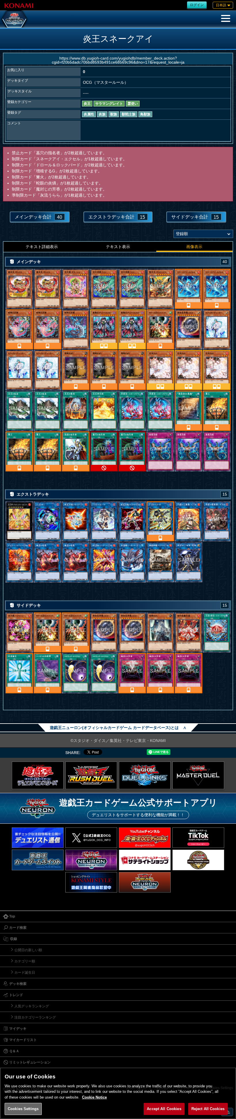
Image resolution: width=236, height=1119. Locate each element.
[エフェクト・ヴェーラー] (217, 329)
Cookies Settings (23, 1109)
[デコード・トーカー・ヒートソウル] (19, 562)
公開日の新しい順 (28, 950)
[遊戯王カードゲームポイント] (38, 860)
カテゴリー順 (24, 961)
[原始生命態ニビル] (188, 329)
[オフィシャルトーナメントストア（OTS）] (198, 860)
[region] (118, 1093)
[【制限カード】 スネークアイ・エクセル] (188, 289)
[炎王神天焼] (104, 410)
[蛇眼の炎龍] (76, 329)
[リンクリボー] (47, 521)
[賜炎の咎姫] (47, 562)
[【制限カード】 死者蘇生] (19, 673)
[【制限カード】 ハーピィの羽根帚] (47, 673)
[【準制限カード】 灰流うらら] (160, 370)
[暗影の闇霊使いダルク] (217, 521)
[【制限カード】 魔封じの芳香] (132, 673)
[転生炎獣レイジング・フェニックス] (104, 562)
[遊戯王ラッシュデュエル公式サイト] (91, 775)
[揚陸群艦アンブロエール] (160, 562)
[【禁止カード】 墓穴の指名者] (104, 451)
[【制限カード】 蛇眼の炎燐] (19, 329)
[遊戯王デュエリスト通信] (38, 837)
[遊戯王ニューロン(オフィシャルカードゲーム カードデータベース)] (14, 19)
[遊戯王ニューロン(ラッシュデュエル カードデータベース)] (145, 882)
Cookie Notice (94, 1097)
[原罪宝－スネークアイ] (132, 410)
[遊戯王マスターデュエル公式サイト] (198, 775)
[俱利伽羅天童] (188, 632)
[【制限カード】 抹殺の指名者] (76, 451)
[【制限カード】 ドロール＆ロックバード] (160, 329)
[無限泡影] (160, 451)
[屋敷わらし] (160, 632)
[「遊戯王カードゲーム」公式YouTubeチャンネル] (145, 837)
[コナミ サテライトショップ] (145, 860)
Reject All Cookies (207, 1109)
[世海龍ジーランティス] (132, 562)
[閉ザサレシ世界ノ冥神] (188, 562)
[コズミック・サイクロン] (76, 673)
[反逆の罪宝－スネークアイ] (217, 632)
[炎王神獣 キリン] (104, 289)
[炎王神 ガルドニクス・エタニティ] (19, 521)
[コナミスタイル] (91, 882)
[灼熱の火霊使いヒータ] (188, 521)
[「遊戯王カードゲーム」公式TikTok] (198, 837)
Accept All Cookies (164, 1109)
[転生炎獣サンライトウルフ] (132, 521)
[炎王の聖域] (76, 410)
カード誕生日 (24, 972)
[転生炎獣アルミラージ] (76, 521)
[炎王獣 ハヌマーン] (19, 632)
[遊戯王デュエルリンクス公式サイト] (145, 775)
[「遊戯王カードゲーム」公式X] (91, 837)
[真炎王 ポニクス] (19, 289)
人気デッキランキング (31, 1006)
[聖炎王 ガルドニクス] (160, 289)
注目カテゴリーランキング (35, 1017)
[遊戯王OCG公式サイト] (38, 775)
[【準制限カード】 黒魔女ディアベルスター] (104, 329)
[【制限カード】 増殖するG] (76, 370)
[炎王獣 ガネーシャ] (76, 289)
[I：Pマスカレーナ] (104, 521)
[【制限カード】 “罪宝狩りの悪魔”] (188, 410)
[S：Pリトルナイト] (160, 521)
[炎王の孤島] (19, 410)
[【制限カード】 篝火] (217, 410)
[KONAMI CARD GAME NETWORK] (91, 860)
